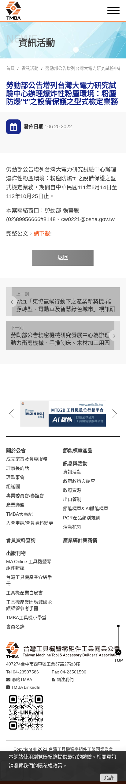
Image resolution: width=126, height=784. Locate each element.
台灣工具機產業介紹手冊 (29, 580)
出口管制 (72, 499)
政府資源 (72, 490)
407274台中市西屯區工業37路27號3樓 (43, 664)
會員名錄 (15, 626)
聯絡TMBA (21, 679)
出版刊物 (16, 553)
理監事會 (15, 477)
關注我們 (64, 679)
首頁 (10, 68)
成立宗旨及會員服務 (26, 459)
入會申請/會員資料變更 (29, 523)
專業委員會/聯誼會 (25, 495)
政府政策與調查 (79, 481)
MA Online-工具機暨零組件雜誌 (28, 565)
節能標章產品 (77, 450)
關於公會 (16, 450)
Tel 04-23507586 (22, 671)
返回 (63, 257)
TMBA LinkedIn (25, 687)
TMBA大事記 (19, 514)
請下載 (42, 234)
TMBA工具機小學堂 (26, 617)
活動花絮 (72, 527)
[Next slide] (110, 413)
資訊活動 (30, 68)
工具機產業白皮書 (24, 592)
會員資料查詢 (20, 540)
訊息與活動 (75, 463)
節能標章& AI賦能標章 (85, 508)
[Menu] (113, 10)
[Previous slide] (15, 413)
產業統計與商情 (80, 540)
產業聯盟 (15, 504)
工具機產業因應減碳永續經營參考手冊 (29, 605)
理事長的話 (17, 468)
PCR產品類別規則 (81, 517)
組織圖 (13, 486)
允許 (109, 777)
